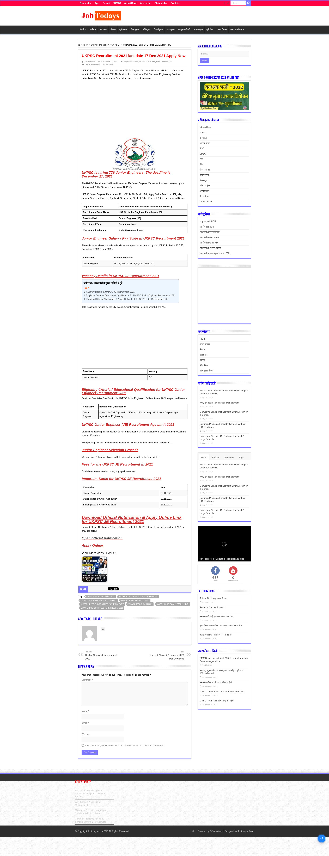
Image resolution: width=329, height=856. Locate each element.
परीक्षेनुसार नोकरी (207, 370)
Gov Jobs (85, 3)
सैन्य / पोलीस (205, 169)
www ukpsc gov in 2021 (140, 604)
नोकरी (82, 29)
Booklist (175, 3)
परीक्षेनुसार (146, 29)
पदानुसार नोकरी (184, 29)
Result (106, 3)
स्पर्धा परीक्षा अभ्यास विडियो (210, 248)
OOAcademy (216, 831)
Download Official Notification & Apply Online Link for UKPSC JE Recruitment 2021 (127, 299)
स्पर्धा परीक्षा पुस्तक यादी (209, 242)
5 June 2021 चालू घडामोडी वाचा (214, 598)
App (96, 3)
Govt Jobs (151, 62)
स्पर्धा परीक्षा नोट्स (207, 226)
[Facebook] (225, 3)
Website (86, 734)
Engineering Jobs (99, 45)
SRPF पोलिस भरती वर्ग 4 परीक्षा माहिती (216, 682)
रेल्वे (201, 159)
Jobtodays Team (246, 831)
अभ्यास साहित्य (236, 29)
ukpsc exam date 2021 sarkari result (138, 597)
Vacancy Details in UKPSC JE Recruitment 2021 (110, 292)
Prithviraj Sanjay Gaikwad (212, 607)
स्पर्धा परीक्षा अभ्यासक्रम (209, 237)
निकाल (113, 29)
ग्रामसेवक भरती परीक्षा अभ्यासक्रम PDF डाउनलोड (221, 625)
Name (85, 711)
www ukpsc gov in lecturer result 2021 (102, 608)
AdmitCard (130, 3)
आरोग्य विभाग (205, 143)
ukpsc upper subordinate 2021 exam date (102, 604)
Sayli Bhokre (90, 62)
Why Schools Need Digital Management (219, 402)
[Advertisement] (133, 109)
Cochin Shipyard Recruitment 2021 (101, 655)
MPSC (203, 132)
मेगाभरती (203, 138)
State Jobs (161, 3)
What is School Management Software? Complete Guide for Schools (90, 793)
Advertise (145, 3)
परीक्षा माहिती (205, 185)
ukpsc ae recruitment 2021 (100, 597)
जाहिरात (93, 29)
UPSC (203, 153)
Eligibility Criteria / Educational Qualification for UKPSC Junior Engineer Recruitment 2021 (130, 295)
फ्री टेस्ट (209, 29)
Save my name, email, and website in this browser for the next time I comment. (124, 745)
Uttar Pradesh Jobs (164, 62)
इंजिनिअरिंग (204, 175)
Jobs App (204, 196)
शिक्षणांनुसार (158, 29)
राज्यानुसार (171, 29)
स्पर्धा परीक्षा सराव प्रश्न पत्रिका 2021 (215, 253)
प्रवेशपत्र (123, 29)
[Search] (248, 3)
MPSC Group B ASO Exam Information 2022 (222, 691)
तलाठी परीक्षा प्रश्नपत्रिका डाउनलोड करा (216, 634)
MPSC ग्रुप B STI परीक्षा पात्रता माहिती (217, 700)
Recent (204, 457)
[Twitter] (227, 3)
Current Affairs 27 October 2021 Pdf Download (167, 655)
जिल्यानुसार (135, 29)
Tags (241, 457)
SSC (202, 148)
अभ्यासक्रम (198, 29)
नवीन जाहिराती (205, 127)
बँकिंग (202, 164)
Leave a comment (92, 64)
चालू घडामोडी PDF (208, 221)
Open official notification (102, 538)
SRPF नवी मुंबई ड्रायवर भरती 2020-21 (216, 616)
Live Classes (206, 201)
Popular (216, 457)
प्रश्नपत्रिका (222, 29)
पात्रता (202, 360)
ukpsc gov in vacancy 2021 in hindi (99, 600)
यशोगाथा (117, 3)
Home (83, 45)
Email (85, 723)
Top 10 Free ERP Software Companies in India (221, 559)
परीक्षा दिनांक (205, 344)
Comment (87, 679)
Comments (229, 457)
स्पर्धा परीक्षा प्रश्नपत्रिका (210, 232)
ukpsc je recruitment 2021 (135, 600)
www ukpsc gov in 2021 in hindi (173, 604)
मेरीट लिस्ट (204, 365)
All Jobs (103, 29)
